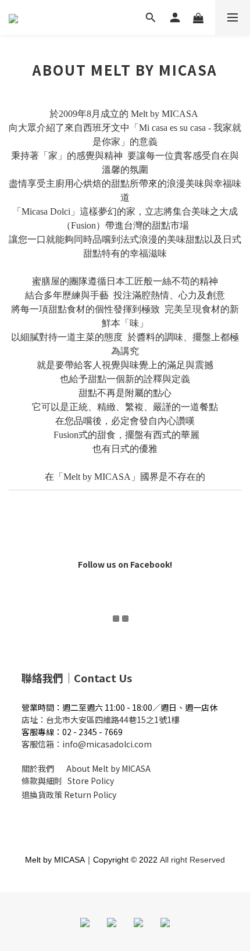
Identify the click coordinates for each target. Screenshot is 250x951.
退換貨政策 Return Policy (69, 794)
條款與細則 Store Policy (68, 780)
